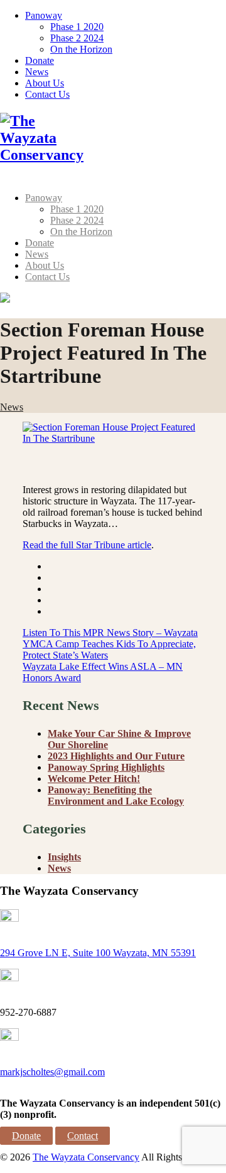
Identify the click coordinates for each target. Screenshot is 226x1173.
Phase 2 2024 (77, 38)
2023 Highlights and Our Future (116, 756)
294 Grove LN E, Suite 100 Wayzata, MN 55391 (98, 952)
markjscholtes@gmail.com (52, 1071)
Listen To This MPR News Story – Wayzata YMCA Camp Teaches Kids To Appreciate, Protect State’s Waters (110, 643)
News (36, 71)
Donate (39, 60)
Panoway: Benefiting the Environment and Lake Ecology (116, 795)
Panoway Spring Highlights (106, 767)
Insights (64, 857)
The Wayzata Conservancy (86, 1157)
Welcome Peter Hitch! (94, 778)
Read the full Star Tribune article (87, 545)
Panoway (43, 15)
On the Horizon (81, 49)
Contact (82, 1135)
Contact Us (47, 94)
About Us (44, 83)
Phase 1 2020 (77, 26)
